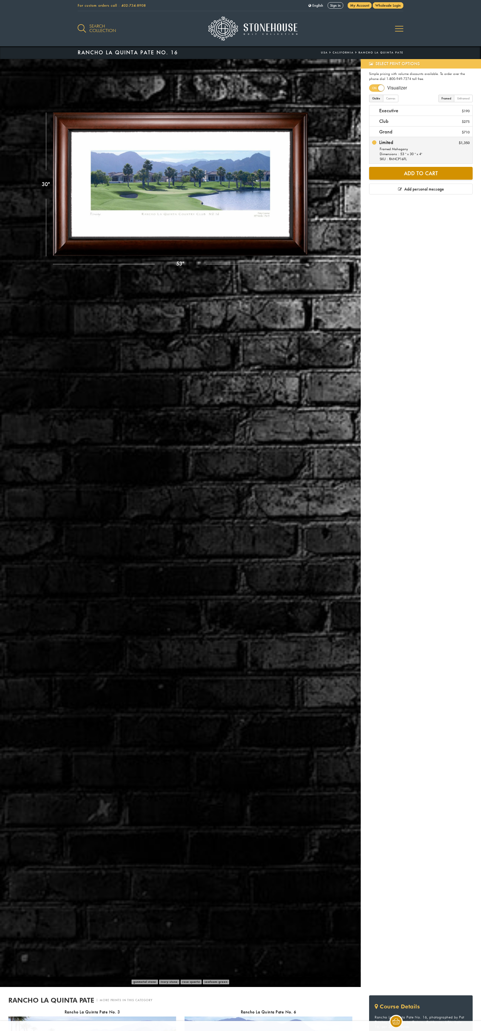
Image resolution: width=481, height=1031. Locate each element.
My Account (359, 5)
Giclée (376, 98)
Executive (424, 110)
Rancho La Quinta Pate (381, 52)
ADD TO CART (421, 173)
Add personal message (423, 189)
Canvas (390, 98)
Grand (424, 132)
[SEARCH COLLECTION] (82, 25)
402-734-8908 (133, 5)
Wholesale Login (388, 5)
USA (324, 52)
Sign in (335, 5)
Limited (424, 150)
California (343, 52)
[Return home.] (240, 28)
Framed (446, 98)
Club (424, 121)
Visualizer (397, 87)
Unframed (463, 98)
